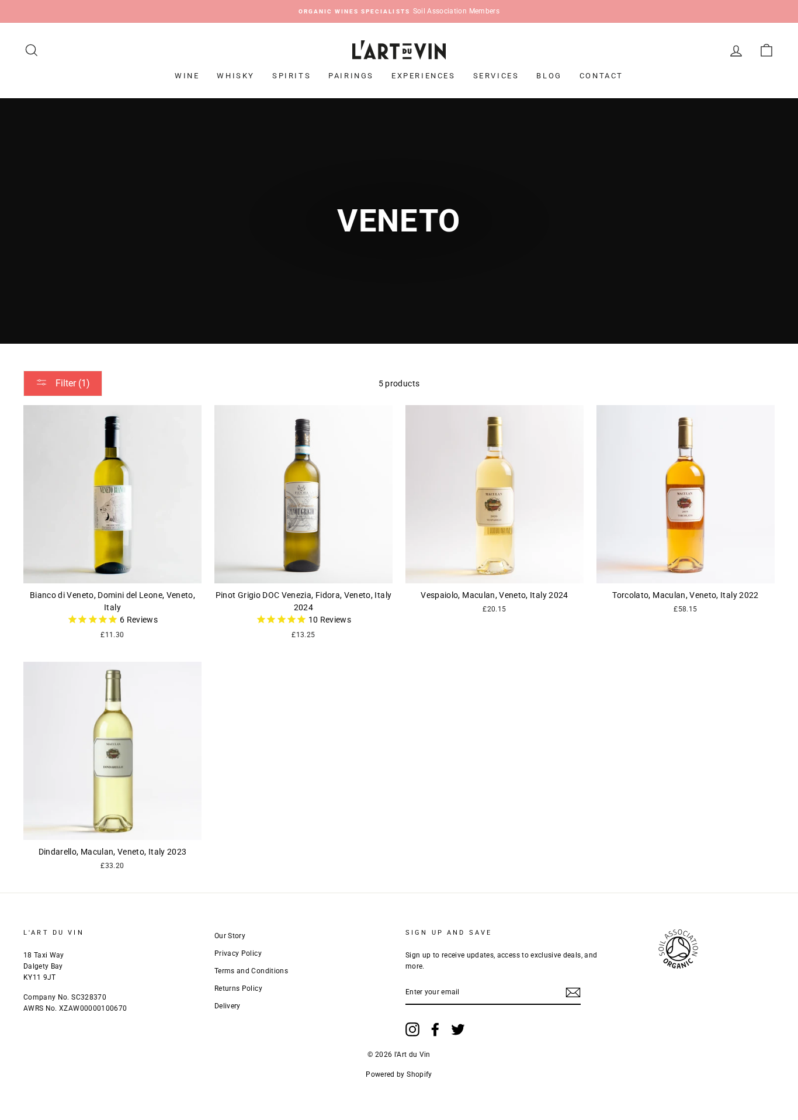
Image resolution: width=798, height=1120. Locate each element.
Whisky (236, 75)
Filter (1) (71, 383)
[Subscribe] (573, 993)
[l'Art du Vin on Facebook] (435, 1029)
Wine (187, 75)
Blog (548, 75)
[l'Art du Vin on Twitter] (458, 1029)
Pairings (351, 75)
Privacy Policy (238, 953)
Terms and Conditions (251, 971)
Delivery (227, 1006)
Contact (601, 75)
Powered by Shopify (399, 1074)
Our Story (229, 936)
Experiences (423, 75)
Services (496, 75)
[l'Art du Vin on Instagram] (412, 1029)
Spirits (291, 75)
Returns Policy (238, 988)
